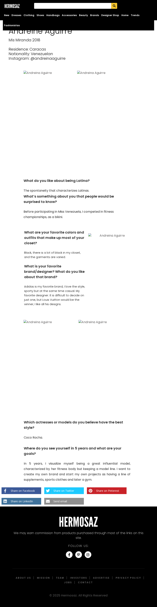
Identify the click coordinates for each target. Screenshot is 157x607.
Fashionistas (12, 25)
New (6, 15)
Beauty (83, 15)
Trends (135, 15)
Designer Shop (110, 15)
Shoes (40, 15)
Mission (43, 577)
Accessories (69, 15)
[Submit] (114, 6)
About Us (23, 577)
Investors (78, 577)
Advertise (101, 577)
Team (60, 577)
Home (124, 15)
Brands (94, 15)
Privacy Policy (128, 577)
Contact (85, 582)
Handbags (53, 15)
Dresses (16, 15)
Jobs (68, 582)
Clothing (29, 15)
